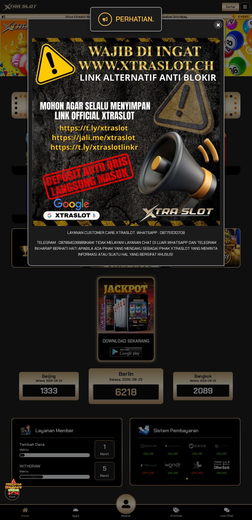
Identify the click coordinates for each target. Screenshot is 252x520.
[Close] (218, 24)
